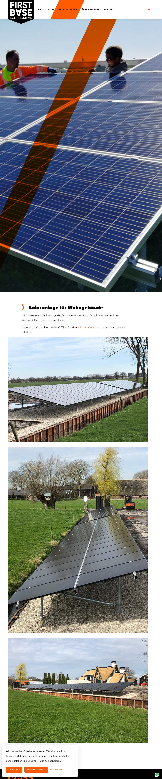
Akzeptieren (14, 769)
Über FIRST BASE (90, 9)
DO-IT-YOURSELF (68, 9)
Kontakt (109, 9)
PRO (40, 9)
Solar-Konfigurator (88, 327)
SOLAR (50, 9)
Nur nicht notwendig (36, 769)
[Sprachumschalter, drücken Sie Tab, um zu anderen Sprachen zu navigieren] (150, 9)
